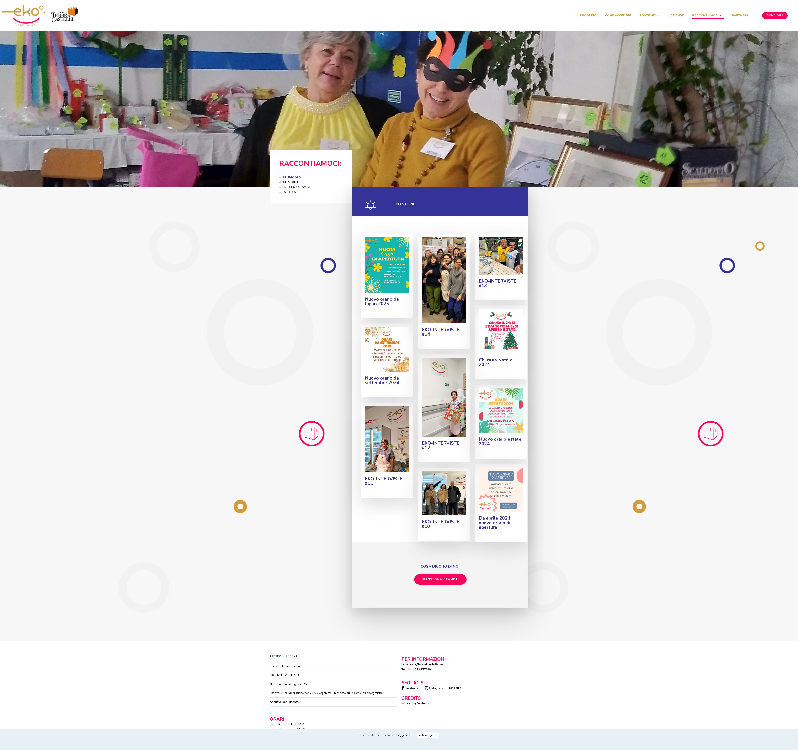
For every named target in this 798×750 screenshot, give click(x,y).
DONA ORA (774, 15)
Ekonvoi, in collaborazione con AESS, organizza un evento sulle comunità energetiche (326, 693)
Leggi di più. (404, 735)
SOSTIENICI (648, 15)
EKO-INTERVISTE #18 (284, 675)
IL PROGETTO (586, 15)
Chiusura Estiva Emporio (286, 666)
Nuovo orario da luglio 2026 (288, 684)
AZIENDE (677, 15)
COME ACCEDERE (618, 15)
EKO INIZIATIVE (292, 177)
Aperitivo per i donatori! (285, 702)
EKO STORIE (290, 182)
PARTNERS (740, 15)
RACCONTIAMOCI (705, 15)
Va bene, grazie (427, 735)
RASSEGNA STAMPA (295, 187)
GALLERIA (288, 192)
